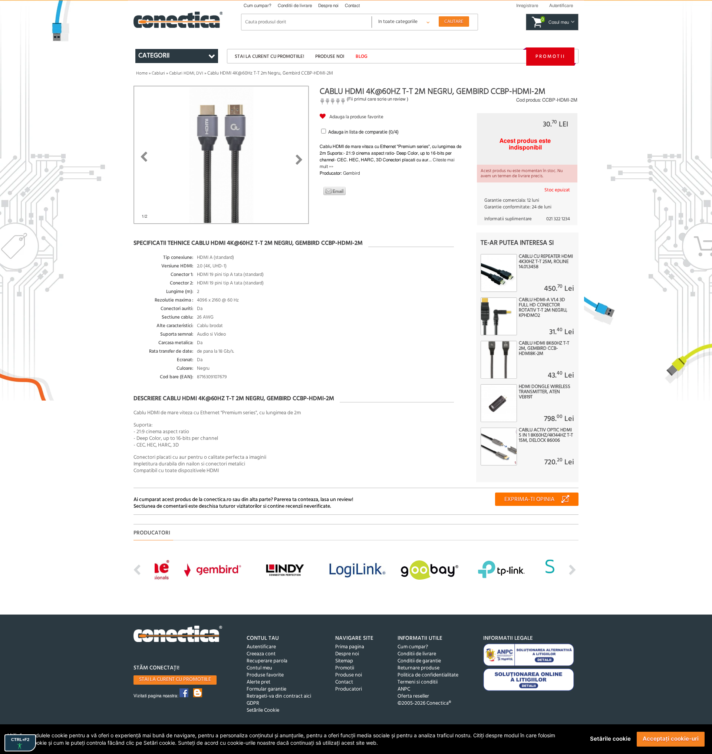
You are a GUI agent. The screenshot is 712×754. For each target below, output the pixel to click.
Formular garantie (266, 689)
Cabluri (158, 73)
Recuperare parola (267, 661)
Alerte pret (258, 682)
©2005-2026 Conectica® (424, 703)
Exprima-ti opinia (529, 499)
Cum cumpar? (257, 5)
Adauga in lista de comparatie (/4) (363, 132)
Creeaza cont (261, 654)
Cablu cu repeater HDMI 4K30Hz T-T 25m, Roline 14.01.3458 (546, 262)
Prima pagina (349, 647)
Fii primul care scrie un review (377, 99)
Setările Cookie (263, 710)
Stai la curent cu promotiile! (269, 56)
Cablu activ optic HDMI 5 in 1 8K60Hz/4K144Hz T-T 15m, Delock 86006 (546, 435)
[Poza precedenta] (143, 156)
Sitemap (344, 661)
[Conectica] (178, 635)
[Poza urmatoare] (299, 159)
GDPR (253, 703)
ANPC (404, 689)
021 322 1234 (558, 219)
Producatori (348, 689)
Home (142, 73)
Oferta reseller (413, 696)
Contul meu (259, 668)
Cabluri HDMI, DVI (186, 73)
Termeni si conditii (418, 682)
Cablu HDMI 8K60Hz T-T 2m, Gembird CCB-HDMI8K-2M (544, 348)
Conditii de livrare (295, 5)
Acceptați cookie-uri (671, 738)
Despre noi (328, 5)
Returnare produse (418, 668)
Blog (361, 56)
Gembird (351, 173)
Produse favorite (265, 675)
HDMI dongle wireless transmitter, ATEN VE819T (544, 392)
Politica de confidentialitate (428, 675)
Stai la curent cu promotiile (175, 679)
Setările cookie (610, 738)
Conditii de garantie (419, 661)
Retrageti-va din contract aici (279, 696)
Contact (352, 5)
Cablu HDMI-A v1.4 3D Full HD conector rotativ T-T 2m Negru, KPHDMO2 (543, 307)
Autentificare (261, 647)
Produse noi (329, 56)
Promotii (550, 56)
